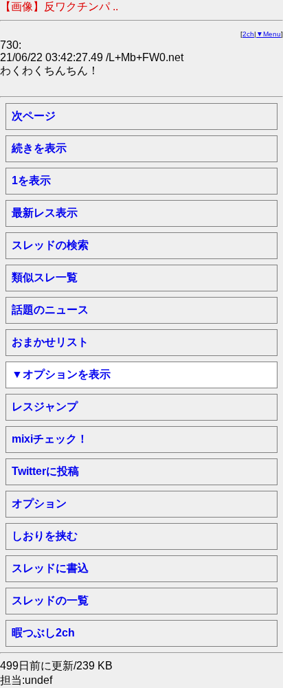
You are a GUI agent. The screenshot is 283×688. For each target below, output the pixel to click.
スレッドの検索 (50, 245)
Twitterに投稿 (45, 471)
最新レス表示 (45, 213)
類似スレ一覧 (45, 277)
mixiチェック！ (50, 439)
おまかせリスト (50, 342)
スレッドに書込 (50, 568)
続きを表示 (39, 148)
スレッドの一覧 (50, 600)
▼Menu (268, 34)
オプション (39, 503)
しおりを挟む (45, 536)
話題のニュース (50, 309)
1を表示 (31, 180)
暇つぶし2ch (43, 633)
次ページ (34, 116)
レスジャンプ (45, 406)
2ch (248, 34)
